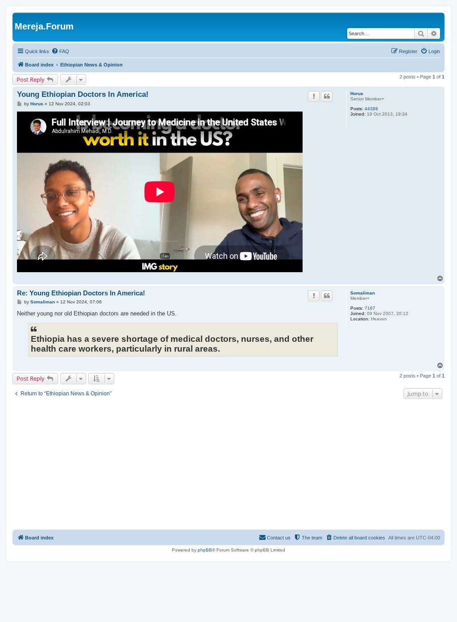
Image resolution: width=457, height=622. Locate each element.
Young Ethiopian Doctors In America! (83, 94)
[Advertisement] (228, 465)
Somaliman (362, 292)
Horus (356, 93)
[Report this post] (314, 96)
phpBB (205, 549)
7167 (370, 308)
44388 (371, 108)
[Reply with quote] (326, 96)
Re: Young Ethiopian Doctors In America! (81, 293)
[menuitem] (60, 51)
